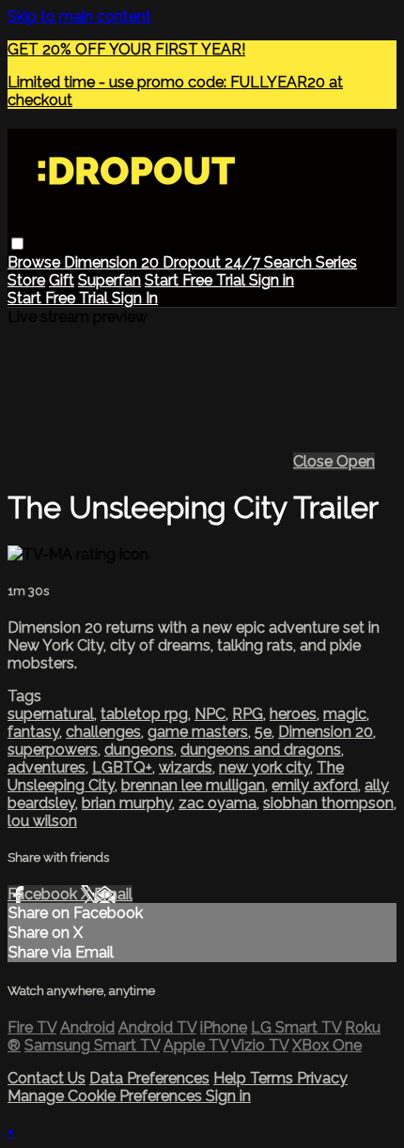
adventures (46, 767)
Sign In (135, 298)
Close (314, 461)
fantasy (33, 732)
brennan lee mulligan (193, 785)
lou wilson (42, 821)
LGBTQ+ (122, 767)
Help (231, 1078)
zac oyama (217, 803)
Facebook (44, 894)
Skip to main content (79, 16)
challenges (103, 732)
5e (263, 732)
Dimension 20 (113, 262)
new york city (264, 767)
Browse (36, 262)
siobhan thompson (328, 803)
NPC (209, 714)
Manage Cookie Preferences (107, 1096)
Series (336, 262)
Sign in (271, 280)
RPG (247, 714)
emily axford (315, 785)
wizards (185, 767)
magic (344, 714)
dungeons (139, 749)
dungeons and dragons (260, 749)
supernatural (51, 714)
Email (113, 894)
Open (355, 461)
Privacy (322, 1078)
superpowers (53, 749)
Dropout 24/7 (213, 262)
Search (290, 262)
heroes (293, 714)
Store (26, 280)
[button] (17, 243)
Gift (61, 280)
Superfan (109, 280)
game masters (198, 732)
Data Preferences (149, 1078)
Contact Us (46, 1078)
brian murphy (127, 803)
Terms (273, 1078)
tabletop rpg (144, 714)
